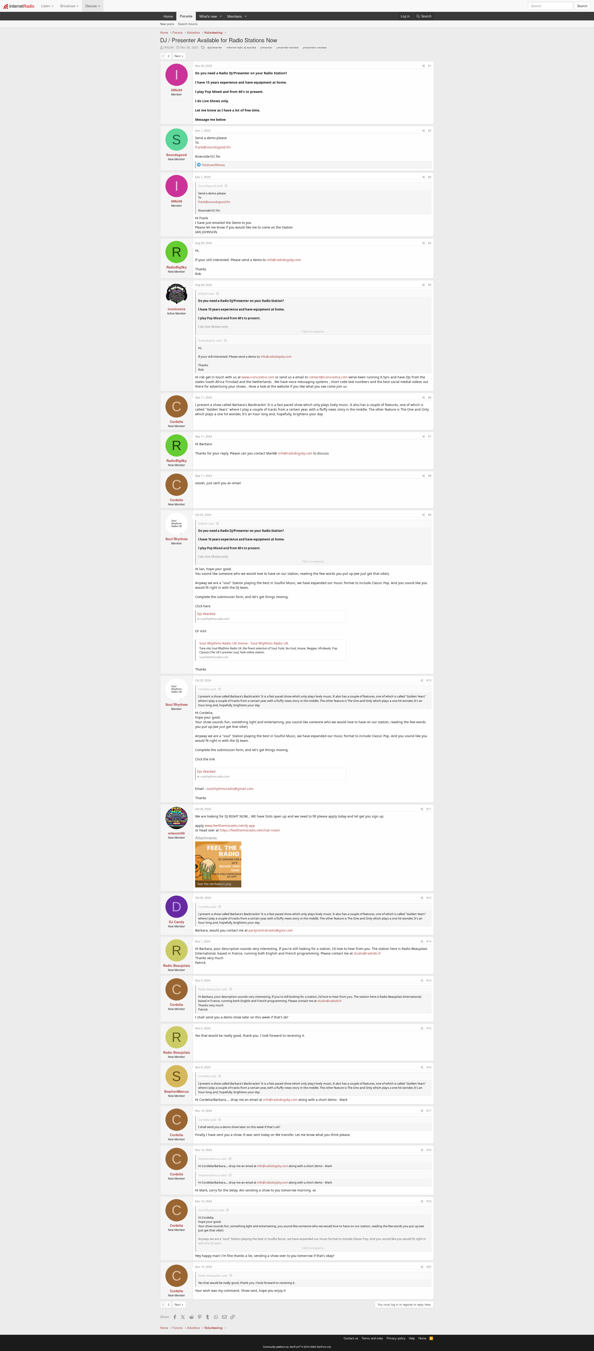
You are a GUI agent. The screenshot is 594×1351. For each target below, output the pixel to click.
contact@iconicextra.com (328, 377)
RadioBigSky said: (210, 340)
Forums (186, 16)
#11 (428, 809)
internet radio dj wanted (241, 47)
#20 (428, 1267)
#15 (428, 1028)
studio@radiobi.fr (367, 953)
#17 (428, 1110)
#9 (429, 515)
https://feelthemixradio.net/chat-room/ (250, 830)
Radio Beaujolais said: (213, 989)
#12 (428, 898)
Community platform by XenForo (297, 1346)
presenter (266, 47)
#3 (429, 177)
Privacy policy (396, 1338)
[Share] (423, 65)
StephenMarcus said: (212, 1159)
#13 (428, 941)
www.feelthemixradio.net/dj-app (230, 825)
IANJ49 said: (206, 293)
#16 (428, 1067)
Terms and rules (372, 1338)
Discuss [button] (91, 5)
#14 (428, 980)
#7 (429, 436)
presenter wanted (288, 47)
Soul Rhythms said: (211, 1210)
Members (234, 16)
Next (177, 56)
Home (168, 16)
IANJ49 (169, 47)
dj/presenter (214, 47)
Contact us (351, 1338)
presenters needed (315, 47)
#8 (429, 476)
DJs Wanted (206, 613)
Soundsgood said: (210, 186)
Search (582, 5)
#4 (429, 243)
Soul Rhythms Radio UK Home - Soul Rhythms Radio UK (243, 643)
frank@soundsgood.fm (213, 147)
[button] (220, 16)
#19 (428, 1201)
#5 (429, 285)
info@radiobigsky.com (284, 260)
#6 (429, 397)
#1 (429, 66)
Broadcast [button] (68, 5)
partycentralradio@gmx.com (271, 930)
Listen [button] (46, 5)
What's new (208, 16)
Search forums (188, 24)
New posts (167, 24)
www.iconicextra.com (258, 377)
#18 (428, 1150)
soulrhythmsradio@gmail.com (230, 788)
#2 (429, 130)
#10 (428, 680)
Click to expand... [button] (313, 331)
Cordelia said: (207, 689)
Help (412, 1338)
